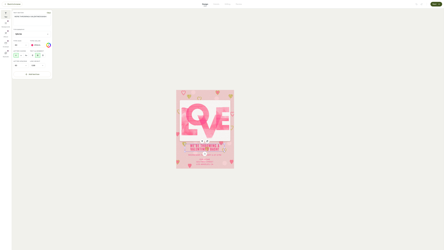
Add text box (34, 74)
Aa (26, 55)
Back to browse (14, 4)
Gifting (227, 4)
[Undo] (416, 4)
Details (216, 4)
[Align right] (42, 55)
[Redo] (421, 4)
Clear (49, 13)
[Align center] (37, 55)
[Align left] (32, 55)
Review (239, 4)
